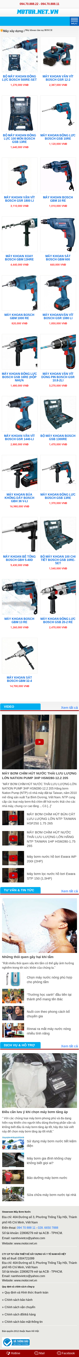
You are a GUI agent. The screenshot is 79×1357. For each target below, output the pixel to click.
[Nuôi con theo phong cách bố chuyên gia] (13, 1008)
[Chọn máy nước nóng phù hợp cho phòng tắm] (13, 973)
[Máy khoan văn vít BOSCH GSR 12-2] (58, 54)
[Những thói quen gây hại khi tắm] (39, 900)
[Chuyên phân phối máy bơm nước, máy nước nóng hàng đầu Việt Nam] (38, 11)
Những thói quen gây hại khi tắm (27, 957)
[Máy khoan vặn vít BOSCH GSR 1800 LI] (20, 175)
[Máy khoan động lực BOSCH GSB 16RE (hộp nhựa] (20, 352)
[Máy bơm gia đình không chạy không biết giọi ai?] (13, 1154)
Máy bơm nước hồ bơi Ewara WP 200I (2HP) (51, 859)
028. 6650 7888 (48, 1227)
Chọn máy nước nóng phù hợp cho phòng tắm (49, 980)
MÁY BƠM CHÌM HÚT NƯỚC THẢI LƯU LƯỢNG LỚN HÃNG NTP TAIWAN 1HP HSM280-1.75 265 (51, 839)
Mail (41, 1353)
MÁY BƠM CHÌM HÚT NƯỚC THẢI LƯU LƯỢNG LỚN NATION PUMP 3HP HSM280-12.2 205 (39, 776)
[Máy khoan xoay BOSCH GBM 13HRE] (20, 234)
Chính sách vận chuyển (20, 1307)
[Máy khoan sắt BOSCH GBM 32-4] (20, 655)
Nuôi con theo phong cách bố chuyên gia (48, 1014)
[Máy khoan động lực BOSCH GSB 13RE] (58, 473)
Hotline (15, 1353)
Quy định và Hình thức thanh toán (26, 1292)
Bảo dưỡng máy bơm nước (47, 1178)
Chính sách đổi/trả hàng (20, 1314)
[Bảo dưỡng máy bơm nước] (13, 1171)
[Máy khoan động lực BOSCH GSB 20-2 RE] (58, 597)
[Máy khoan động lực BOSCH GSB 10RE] (58, 113)
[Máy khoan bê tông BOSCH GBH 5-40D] (20, 535)
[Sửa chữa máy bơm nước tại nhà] (13, 1188)
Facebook (68, 1353)
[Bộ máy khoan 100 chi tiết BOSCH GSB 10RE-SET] (58, 535)
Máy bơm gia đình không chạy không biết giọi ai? (49, 1161)
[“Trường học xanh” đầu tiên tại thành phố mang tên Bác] (13, 990)
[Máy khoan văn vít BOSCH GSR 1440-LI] (20, 414)
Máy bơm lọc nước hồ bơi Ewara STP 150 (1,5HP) (51, 876)
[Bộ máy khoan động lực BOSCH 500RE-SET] (20, 54)
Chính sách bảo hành (19, 1299)
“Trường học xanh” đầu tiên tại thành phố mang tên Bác (49, 997)
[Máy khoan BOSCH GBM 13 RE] (20, 597)
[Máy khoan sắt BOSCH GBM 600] (58, 234)
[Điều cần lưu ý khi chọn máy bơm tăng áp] (39, 1055)
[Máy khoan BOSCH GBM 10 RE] (58, 175)
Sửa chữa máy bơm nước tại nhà (51, 1195)
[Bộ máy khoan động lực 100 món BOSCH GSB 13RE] (20, 113)
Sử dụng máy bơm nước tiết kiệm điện (51, 1143)
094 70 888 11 (26, 1227)
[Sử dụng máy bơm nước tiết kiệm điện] (13, 1137)
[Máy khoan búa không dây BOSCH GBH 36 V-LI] (20, 473)
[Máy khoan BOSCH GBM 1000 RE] (20, 293)
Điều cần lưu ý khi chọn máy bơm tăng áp (35, 1112)
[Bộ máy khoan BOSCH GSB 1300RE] (58, 414)
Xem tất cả (69, 708)
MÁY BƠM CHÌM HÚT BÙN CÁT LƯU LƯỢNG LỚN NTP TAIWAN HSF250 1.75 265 (51, 818)
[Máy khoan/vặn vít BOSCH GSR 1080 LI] (58, 293)
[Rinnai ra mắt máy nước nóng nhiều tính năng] (13, 1025)
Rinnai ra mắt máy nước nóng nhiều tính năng (49, 1031)
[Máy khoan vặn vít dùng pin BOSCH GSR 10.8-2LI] (58, 352)
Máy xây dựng (13, 31)
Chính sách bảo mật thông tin (24, 1321)
